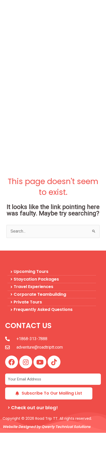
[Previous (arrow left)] (7, 445)
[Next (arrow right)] (22, 445)
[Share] (38, 437)
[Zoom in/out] (7, 437)
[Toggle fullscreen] (22, 437)
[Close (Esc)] (53, 437)
